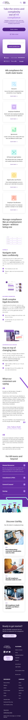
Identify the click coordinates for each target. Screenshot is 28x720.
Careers (20, 693)
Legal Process (21, 690)
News (20, 695)
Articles (5, 687)
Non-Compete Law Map (8, 704)
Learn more (13, 96)
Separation (17, 657)
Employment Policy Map (8, 702)
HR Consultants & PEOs (19, 670)
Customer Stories (7, 690)
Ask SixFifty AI (18, 664)
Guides (5, 695)
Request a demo (9, 636)
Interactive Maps (7, 699)
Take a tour (15, 34)
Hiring (16, 652)
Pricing (20, 685)
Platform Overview (18, 650)
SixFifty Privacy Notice (8, 712)
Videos (5, 693)
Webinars (5, 685)
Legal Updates (18, 666)
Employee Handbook (19, 655)
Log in (20, 698)
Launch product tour (14, 46)
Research (17, 660)
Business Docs (18, 674)
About (20, 682)
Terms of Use (6, 710)
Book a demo (14, 29)
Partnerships (21, 687)
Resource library (7, 682)
